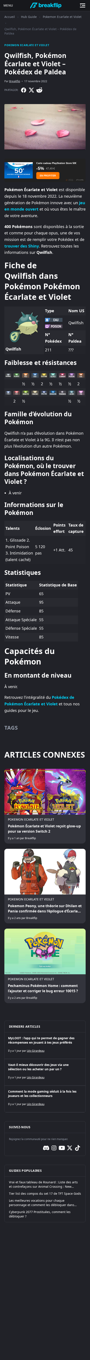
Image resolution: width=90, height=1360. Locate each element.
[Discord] (46, 1147)
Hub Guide (29, 17)
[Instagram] (53, 1147)
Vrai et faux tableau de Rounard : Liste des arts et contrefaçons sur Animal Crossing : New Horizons (43, 1184)
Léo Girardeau (35, 1051)
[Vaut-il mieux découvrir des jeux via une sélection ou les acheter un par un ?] (45, 1072)
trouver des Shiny (21, 246)
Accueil (9, 17)
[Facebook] (23, 90)
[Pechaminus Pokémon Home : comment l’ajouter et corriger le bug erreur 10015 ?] (45, 966)
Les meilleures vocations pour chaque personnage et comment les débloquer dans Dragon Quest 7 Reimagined (41, 1202)
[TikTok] (77, 1147)
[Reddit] (39, 90)
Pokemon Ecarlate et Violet (62, 17)
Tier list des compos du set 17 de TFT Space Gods (45, 1193)
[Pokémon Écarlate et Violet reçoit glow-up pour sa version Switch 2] (45, 806)
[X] (31, 90)
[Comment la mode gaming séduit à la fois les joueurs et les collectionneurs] (45, 1099)
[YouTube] (61, 1147)
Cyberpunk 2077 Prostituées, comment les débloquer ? (40, 1214)
